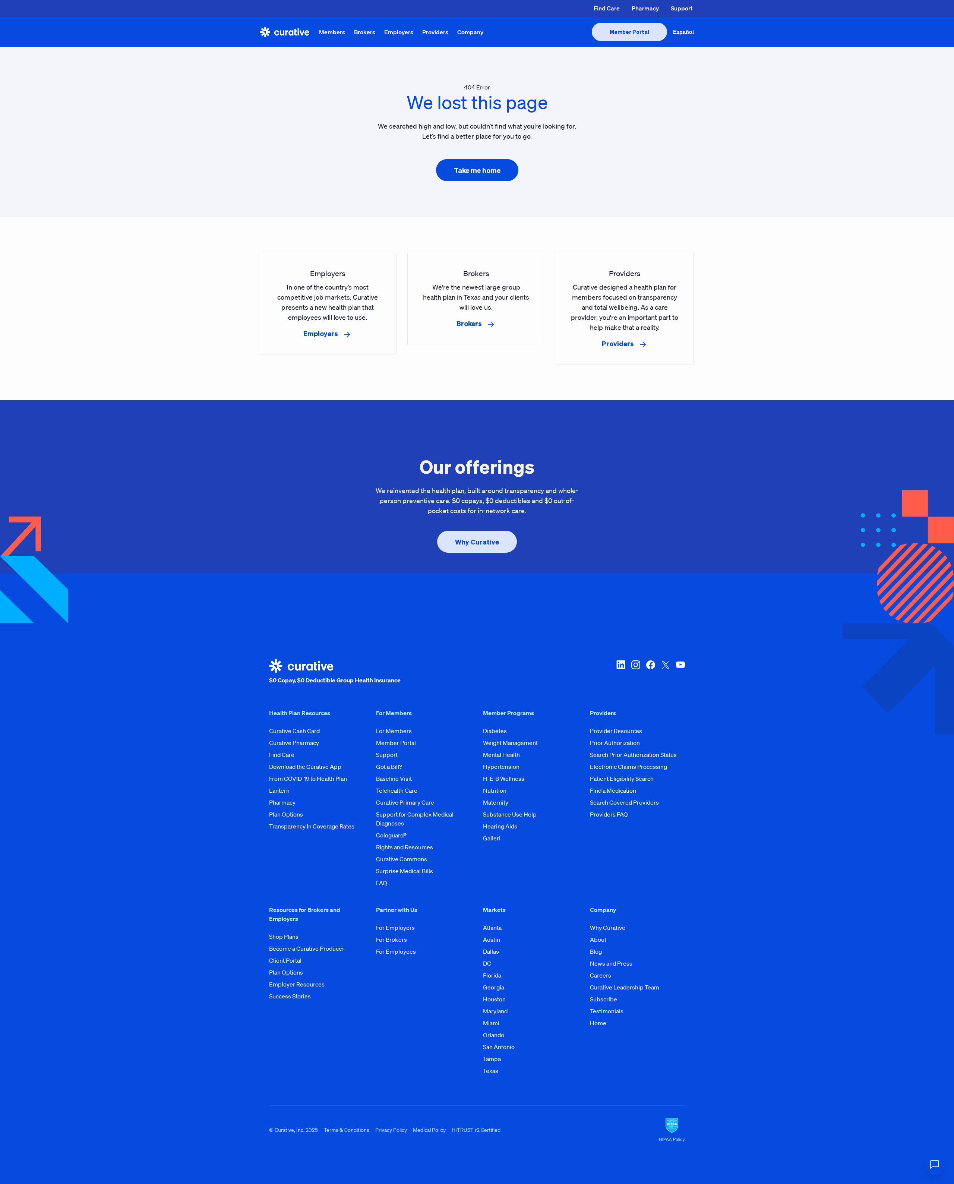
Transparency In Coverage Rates (311, 826)
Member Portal (396, 742)
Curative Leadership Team (624, 987)
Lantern (279, 790)
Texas (490, 1070)
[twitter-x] (665, 672)
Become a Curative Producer (306, 948)
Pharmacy (645, 8)
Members (332, 32)
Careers (600, 975)
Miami (491, 1023)
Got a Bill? (389, 766)
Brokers (364, 32)
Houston (494, 999)
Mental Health (501, 754)
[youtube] (680, 672)
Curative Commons (401, 859)
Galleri (491, 838)
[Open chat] (934, 1164)
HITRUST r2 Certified (476, 1129)
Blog (596, 951)
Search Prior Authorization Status (633, 754)
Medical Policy (429, 1129)
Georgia (493, 987)
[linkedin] (620, 672)
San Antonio (499, 1047)
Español (683, 32)
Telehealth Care (396, 790)
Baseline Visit (394, 778)
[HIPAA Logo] (672, 1130)
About (598, 939)
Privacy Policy (391, 1129)
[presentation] (629, 32)
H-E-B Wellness (503, 778)
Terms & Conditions (346, 1129)
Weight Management (510, 742)
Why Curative (607, 927)
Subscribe (603, 999)
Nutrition (494, 790)
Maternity (495, 802)
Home (598, 1023)
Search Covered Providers (624, 802)
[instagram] (635, 672)
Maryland (495, 1011)
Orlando (493, 1035)
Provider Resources (616, 731)
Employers (398, 32)
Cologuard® (391, 835)
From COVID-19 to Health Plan (308, 778)
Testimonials (606, 1011)
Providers (435, 32)
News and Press (611, 963)
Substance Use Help (510, 814)
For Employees (396, 951)
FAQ (381, 883)
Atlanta (492, 927)
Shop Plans (283, 936)
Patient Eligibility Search (622, 778)
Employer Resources (297, 984)
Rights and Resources (404, 847)
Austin (491, 939)
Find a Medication (613, 790)
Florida (492, 975)
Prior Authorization (615, 742)
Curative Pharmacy (294, 742)
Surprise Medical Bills (404, 871)
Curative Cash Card (294, 731)
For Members (394, 731)
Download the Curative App (305, 766)
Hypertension (501, 766)
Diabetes (495, 731)
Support (681, 8)
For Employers (395, 927)
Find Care (607, 8)
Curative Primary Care (405, 802)
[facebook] (650, 672)
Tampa (492, 1059)
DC (487, 963)
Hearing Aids (500, 826)
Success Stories (290, 996)
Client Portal (285, 960)
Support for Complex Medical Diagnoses (415, 819)
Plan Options (286, 814)
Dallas (491, 951)
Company (470, 32)
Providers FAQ (609, 814)
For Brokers (391, 939)
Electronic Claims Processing (628, 766)
